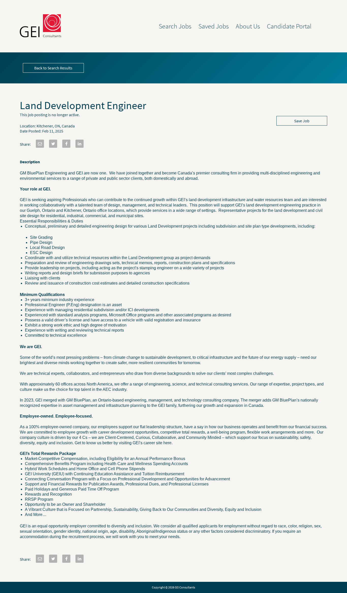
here (167, 443)
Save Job (301, 120)
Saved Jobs (213, 26)
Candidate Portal (289, 26)
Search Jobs (175, 26)
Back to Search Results (53, 67)
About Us (248, 26)
